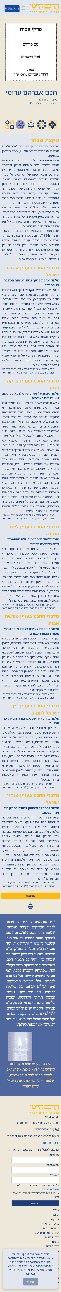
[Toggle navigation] (23, 8)
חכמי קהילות (52, 1237)
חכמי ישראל (52, 1246)
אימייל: (54, 1175)
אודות (56, 1210)
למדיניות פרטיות (50, 1189)
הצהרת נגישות (51, 1228)
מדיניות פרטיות (50, 1223)
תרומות (55, 1214)
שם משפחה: (52, 1165)
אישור (30, 1282)
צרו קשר (54, 1219)
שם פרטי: (54, 1155)
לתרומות (30, 895)
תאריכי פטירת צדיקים (46, 1233)
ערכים (55, 1242)
